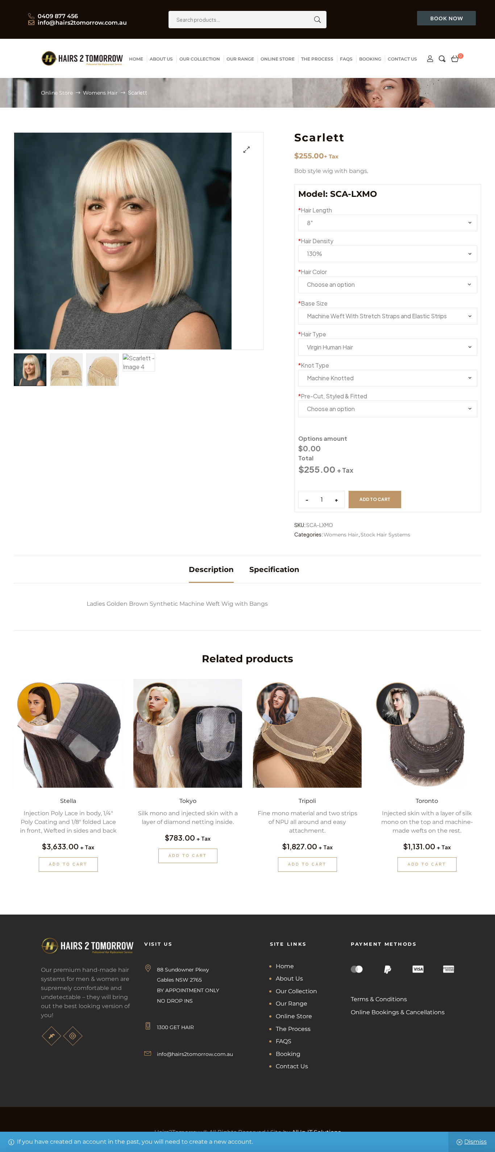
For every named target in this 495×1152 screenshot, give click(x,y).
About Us (289, 978)
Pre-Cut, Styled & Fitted (332, 396)
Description (211, 569)
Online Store (57, 93)
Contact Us (292, 1066)
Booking (288, 1054)
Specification (274, 569)
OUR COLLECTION (199, 59)
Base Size (313, 303)
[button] (246, 149)
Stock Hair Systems (385, 534)
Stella (68, 800)
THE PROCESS (317, 59)
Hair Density (315, 241)
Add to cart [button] (68, 864)
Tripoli (307, 800)
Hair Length (315, 210)
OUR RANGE (240, 59)
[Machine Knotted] (387, 378)
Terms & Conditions (379, 999)
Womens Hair (100, 93)
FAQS (346, 59)
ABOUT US (161, 59)
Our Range (291, 1003)
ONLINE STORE (278, 59)
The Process (293, 1028)
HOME (136, 59)
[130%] (387, 253)
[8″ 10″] (387, 223)
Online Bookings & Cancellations (398, 1012)
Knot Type (313, 365)
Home (285, 966)
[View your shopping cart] (454, 58)
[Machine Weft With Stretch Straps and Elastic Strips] (387, 316)
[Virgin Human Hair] (387, 347)
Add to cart (374, 499)
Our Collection (296, 991)
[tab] (211, 569)
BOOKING (370, 59)
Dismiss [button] (475, 1141)
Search (315, 19)
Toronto (427, 800)
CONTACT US (402, 59)
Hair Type (312, 334)
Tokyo (187, 800)
